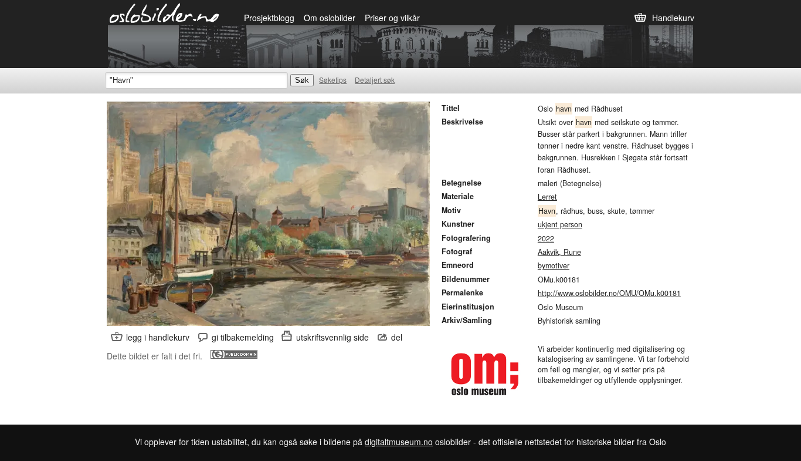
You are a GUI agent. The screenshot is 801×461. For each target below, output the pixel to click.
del (396, 337)
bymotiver (553, 265)
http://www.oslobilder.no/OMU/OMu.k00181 (609, 293)
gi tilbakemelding (243, 337)
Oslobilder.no (164, 12)
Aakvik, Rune (559, 252)
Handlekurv (673, 17)
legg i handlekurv (157, 337)
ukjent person (560, 224)
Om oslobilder (329, 17)
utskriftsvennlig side (332, 337)
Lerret (547, 196)
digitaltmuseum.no (399, 441)
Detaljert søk (375, 80)
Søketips (333, 80)
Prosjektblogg (269, 17)
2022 (546, 238)
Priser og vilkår (392, 17)
